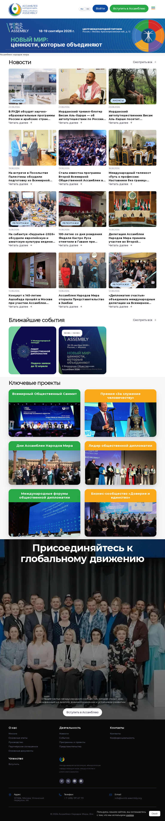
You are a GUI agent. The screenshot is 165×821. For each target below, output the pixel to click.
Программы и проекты (72, 742)
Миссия (13, 733)
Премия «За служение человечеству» (121, 396)
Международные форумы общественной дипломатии (44, 495)
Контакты (115, 733)
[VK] (68, 781)
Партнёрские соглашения (23, 746)
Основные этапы (18, 737)
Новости (64, 733)
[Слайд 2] (82, 49)
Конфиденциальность (122, 737)
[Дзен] (74, 781)
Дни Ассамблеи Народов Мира (44, 446)
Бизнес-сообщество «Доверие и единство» (120, 495)
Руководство (16, 742)
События (64, 737)
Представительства (70, 746)
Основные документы (21, 750)
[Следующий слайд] (144, 35)
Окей (154, 813)
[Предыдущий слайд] (20, 35)
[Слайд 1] (30, 49)
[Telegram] (61, 781)
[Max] (81, 781)
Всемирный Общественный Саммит (44, 394)
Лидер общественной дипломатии (120, 446)
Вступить (14, 764)
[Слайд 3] (134, 49)
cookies (130, 815)
